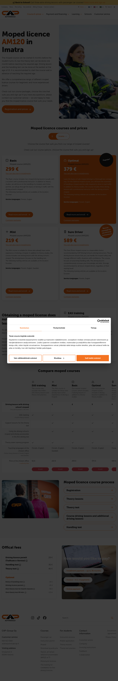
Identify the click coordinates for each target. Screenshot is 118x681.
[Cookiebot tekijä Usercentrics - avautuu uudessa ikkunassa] (99, 321)
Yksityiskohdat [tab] (59, 328)
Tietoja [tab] (93, 328)
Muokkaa (57, 358)
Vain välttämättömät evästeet (25, 358)
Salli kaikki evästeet (93, 358)
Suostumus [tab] (24, 328)
